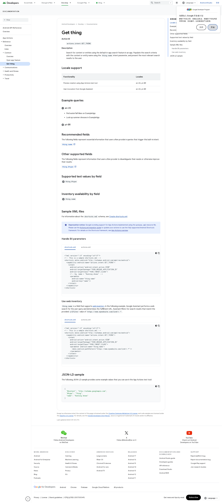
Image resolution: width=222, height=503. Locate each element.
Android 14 (132, 467)
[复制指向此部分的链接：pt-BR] (73, 125)
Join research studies (198, 467)
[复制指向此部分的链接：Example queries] (85, 100)
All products (118, 487)
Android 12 (132, 474)
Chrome (73, 487)
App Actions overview (119, 230)
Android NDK (164, 473)
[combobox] (161, 3)
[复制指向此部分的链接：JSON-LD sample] (86, 375)
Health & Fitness (71, 463)
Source (36, 467)
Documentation (11, 11)
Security (37, 463)
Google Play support (198, 463)
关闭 (201, 27)
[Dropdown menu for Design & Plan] (55, 3)
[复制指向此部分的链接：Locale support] (84, 68)
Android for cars (103, 467)
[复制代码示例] (158, 253)
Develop (64, 3)
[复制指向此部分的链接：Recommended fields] (92, 134)
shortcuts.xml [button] (70, 247)
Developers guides (166, 462)
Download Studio (165, 469)
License (44, 497)
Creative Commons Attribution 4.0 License (123, 413)
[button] (15, 42)
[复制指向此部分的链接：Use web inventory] (84, 301)
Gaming (68, 456)
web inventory (98, 306)
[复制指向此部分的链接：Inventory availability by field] (102, 194)
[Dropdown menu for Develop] (71, 3)
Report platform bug (198, 456)
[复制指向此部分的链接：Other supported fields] (94, 154)
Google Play (82, 3)
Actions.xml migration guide (90, 228)
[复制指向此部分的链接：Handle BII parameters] (88, 239)
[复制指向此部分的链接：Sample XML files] (86, 211)
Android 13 (132, 471)
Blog (100, 3)
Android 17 (132, 456)
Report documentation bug (201, 460)
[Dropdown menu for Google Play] (90, 3)
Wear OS (100, 460)
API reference (164, 466)
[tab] (70, 247)
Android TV (101, 471)
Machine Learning (71, 460)
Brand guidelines (55, 497)
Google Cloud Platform (100, 487)
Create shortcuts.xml (118, 216)
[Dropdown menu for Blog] (105, 3)
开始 (213, 27)
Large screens (102, 456)
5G (66, 474)
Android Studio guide (167, 458)
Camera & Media (71, 467)
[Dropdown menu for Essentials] (36, 3)
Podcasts (37, 478)
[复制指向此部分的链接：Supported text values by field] (103, 176)
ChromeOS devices (104, 463)
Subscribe (193, 497)
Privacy (67, 471)
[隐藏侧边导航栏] (28, 499)
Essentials (28, 3)
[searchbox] (15, 20)
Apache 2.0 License (66, 416)
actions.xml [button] (85, 247)
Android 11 (132, 478)
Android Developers (68, 24)
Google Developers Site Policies (99, 416)
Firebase (84, 487)
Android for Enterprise (42, 460)
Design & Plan (47, 3)
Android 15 (132, 463)
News (36, 471)
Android (37, 456)
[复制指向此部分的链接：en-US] (73, 108)
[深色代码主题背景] (156, 253)
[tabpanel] (111, 273)
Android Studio (206, 3)
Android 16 (132, 460)
